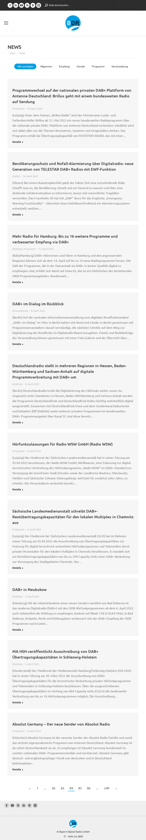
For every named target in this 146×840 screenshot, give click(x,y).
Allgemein (46, 66)
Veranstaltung (119, 66)
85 (80, 788)
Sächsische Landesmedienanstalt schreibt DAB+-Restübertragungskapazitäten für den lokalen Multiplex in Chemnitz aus (73, 517)
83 (62, 788)
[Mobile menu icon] (6, 23)
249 (106, 788)
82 (54, 788)
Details (16, 141)
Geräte (81, 66)
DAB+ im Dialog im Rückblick (38, 303)
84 (71, 788)
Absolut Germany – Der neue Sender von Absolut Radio (61, 724)
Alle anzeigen (25, 66)
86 (88, 788)
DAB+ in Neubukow (29, 589)
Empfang (64, 66)
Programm (98, 66)
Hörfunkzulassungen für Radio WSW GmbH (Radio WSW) (62, 444)
